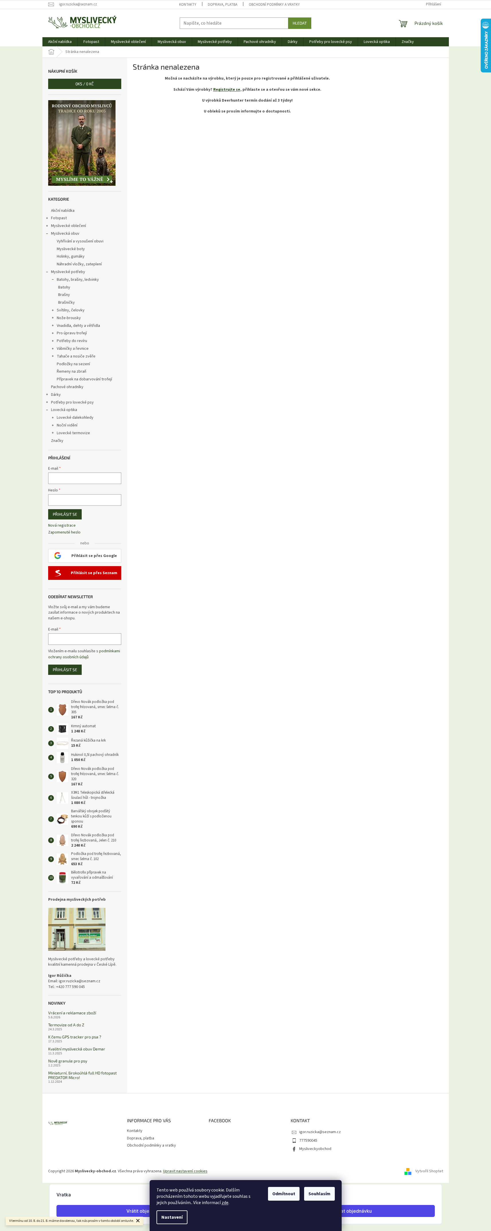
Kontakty (187, 4)
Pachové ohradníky (67, 387)
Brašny (64, 295)
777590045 (308, 1140)
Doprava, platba (222, 4)
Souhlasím (319, 1194)
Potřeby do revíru (72, 341)
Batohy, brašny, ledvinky (78, 279)
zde (225, 1203)
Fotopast (59, 218)
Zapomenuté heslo (64, 532)
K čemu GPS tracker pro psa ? (74, 1037)
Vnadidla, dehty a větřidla (78, 326)
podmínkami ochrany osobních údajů (84, 654)
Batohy (64, 287)
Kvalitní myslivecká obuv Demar (76, 1049)
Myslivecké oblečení (68, 226)
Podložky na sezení (73, 364)
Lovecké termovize (73, 433)
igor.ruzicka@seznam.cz (320, 1132)
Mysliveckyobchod (315, 1149)
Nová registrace (62, 525)
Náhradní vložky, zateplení (79, 264)
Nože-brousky (69, 318)
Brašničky (66, 302)
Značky (57, 441)
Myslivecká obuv (65, 233)
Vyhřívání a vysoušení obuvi (80, 241)
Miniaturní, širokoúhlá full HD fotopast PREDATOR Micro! (82, 1075)
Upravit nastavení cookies (185, 1171)
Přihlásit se (65, 514)
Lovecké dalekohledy (75, 417)
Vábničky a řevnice (73, 348)
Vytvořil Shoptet (429, 1171)
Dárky (56, 395)
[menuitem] (59, 41)
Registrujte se (226, 89)
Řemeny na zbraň (71, 371)
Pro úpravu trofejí (72, 333)
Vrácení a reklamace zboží (72, 1013)
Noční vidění (67, 425)
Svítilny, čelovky (71, 310)
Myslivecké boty (71, 249)
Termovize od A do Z (66, 1025)
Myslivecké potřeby (68, 272)
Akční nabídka (63, 211)
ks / (84, 83)
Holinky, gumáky (71, 256)
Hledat (300, 23)
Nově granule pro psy (67, 1061)
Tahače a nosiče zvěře (76, 356)
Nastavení (172, 1217)
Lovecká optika (64, 410)
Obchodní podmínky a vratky (274, 4)
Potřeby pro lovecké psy (72, 402)
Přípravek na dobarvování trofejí (84, 379)
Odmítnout (283, 1194)
